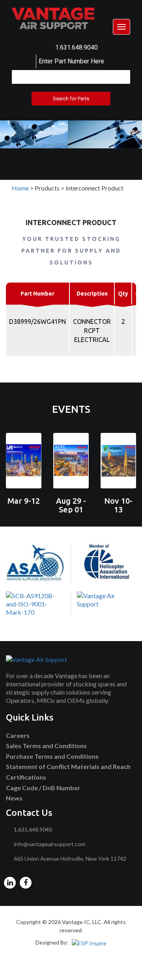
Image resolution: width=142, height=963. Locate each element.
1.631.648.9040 (76, 47)
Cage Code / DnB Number (43, 787)
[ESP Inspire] (89, 942)
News (14, 798)
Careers (18, 735)
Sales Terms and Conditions (46, 745)
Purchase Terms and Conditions (52, 756)
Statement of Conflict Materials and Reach (68, 766)
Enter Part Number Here (71, 61)
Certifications (26, 777)
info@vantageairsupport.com (49, 844)
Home (20, 188)
